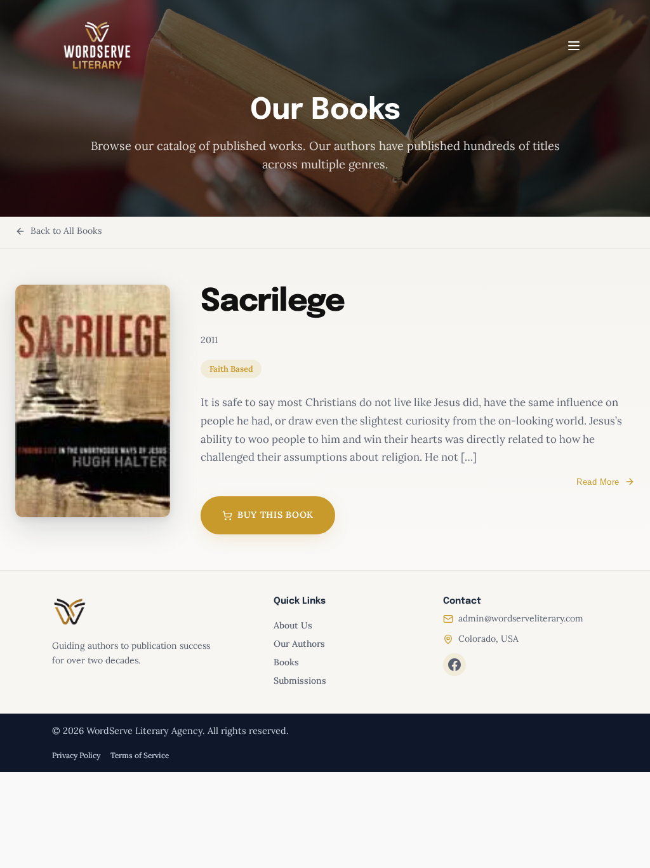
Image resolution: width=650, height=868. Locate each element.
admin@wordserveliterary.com (520, 618)
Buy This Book (275, 514)
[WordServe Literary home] (97, 45)
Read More (598, 482)
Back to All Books (66, 230)
